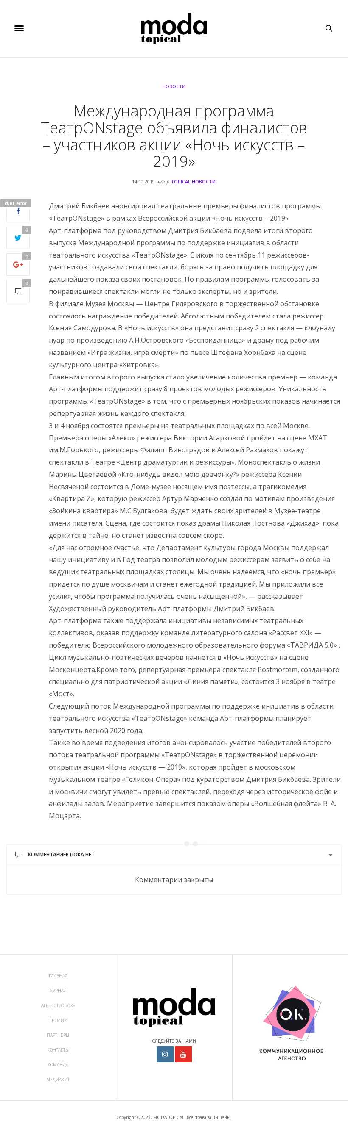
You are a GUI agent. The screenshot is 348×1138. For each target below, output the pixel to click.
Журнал (58, 991)
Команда (58, 1065)
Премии (57, 1020)
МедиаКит (58, 1080)
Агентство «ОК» (58, 1005)
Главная (58, 976)
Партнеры (58, 1035)
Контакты (58, 1050)
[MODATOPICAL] (174, 28)
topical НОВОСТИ (193, 181)
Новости (173, 86)
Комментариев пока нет (61, 854)
